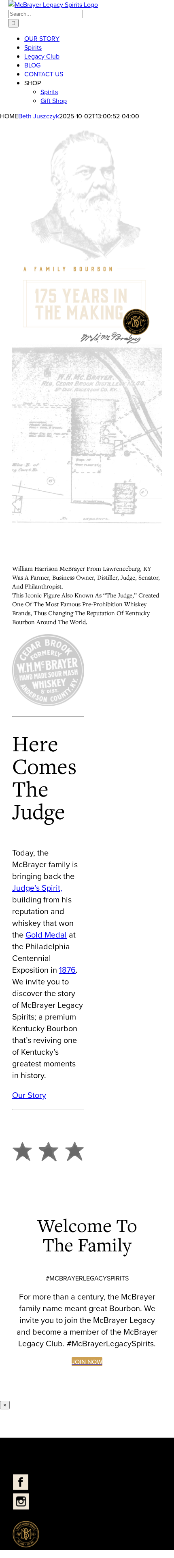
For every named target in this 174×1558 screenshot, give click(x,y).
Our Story (29, 1095)
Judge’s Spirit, (37, 888)
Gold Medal (46, 934)
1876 (67, 970)
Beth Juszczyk (38, 115)
